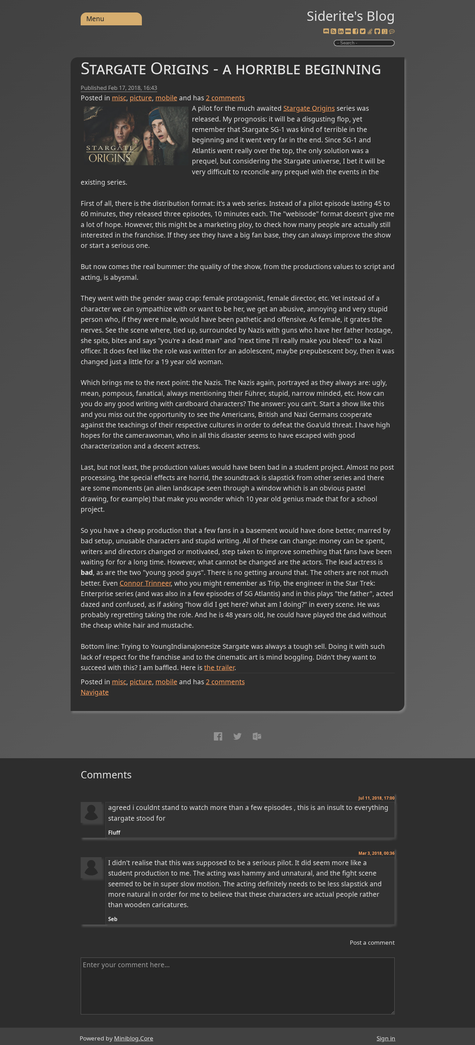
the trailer (219, 667)
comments (225, 97)
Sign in (386, 1038)
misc (119, 97)
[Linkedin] (341, 31)
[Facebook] (355, 31)
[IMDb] (348, 31)
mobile (166, 97)
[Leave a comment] (392, 31)
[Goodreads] (384, 31)
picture (141, 97)
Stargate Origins (309, 108)
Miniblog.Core (133, 1038)
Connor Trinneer (145, 583)
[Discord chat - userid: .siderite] (326, 31)
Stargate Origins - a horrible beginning (231, 68)
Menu (95, 18)
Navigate (95, 692)
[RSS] (333, 31)
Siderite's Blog (351, 16)
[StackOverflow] (370, 31)
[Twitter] (362, 31)
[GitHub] (377, 31)
